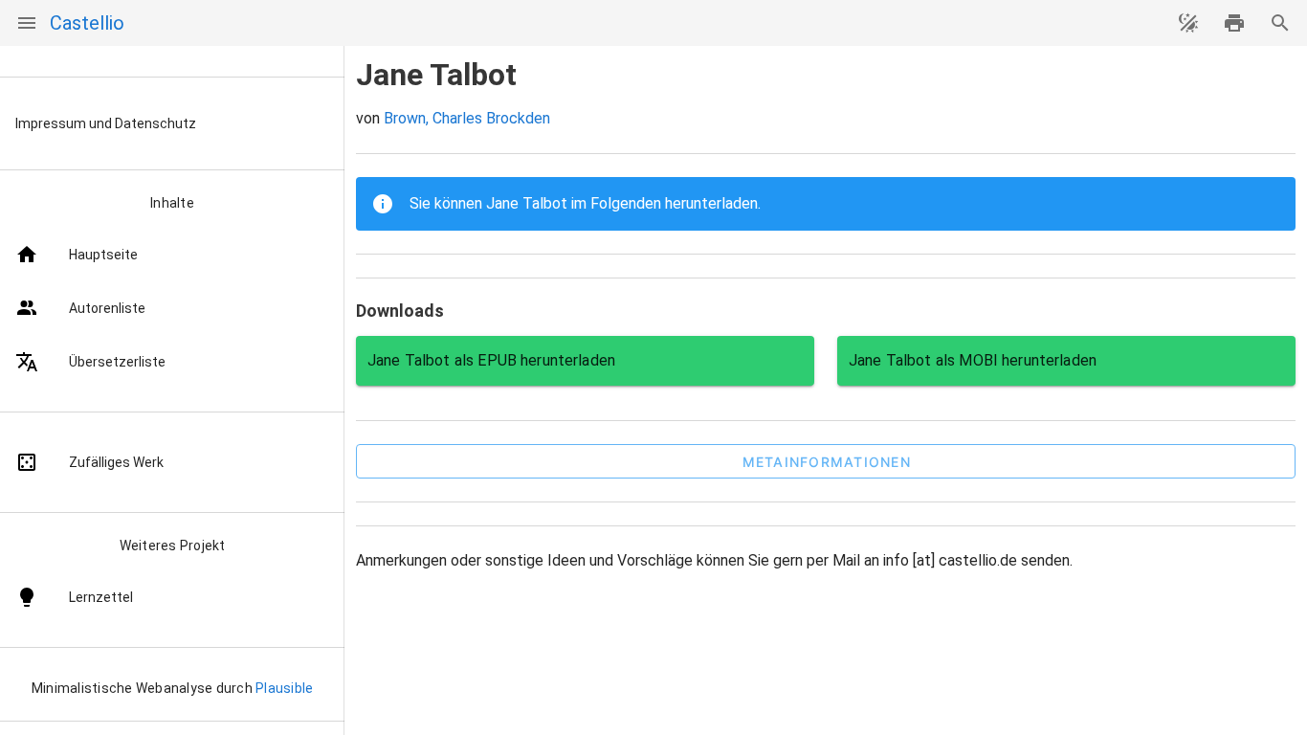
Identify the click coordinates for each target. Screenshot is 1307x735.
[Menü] (27, 23)
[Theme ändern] (1188, 23)
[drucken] (1234, 23)
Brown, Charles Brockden (467, 118)
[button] (826, 461)
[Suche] (1280, 23)
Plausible (284, 688)
